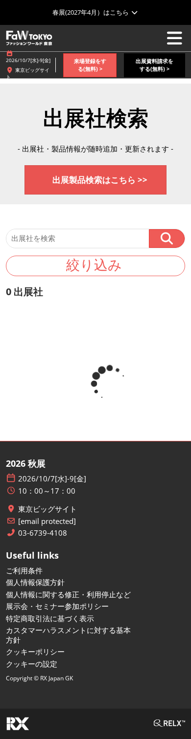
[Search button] (167, 238)
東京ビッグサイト (47, 509)
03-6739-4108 (42, 533)
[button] (90, 65)
